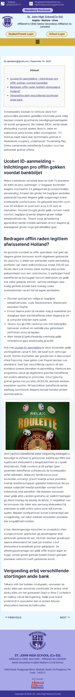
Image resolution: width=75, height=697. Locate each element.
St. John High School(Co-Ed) (45, 17)
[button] (37, 42)
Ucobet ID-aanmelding (28, 347)
